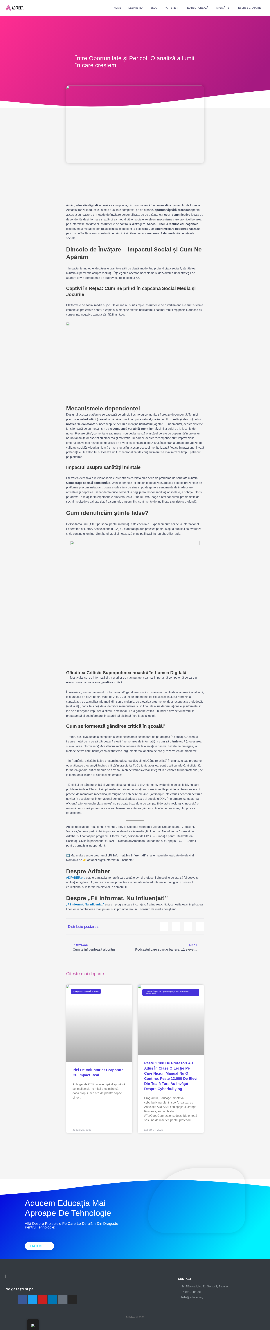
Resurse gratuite (249, 7)
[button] (164, 926)
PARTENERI (171, 7)
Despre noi (135, 7)
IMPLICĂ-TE (222, 7)
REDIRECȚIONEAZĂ (197, 7)
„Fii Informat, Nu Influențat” (85, 904)
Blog (154, 7)
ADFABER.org (75, 877)
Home (117, 7)
